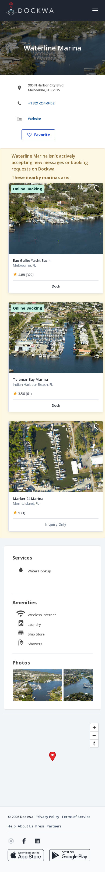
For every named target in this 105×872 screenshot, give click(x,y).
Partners (54, 826)
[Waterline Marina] (37, 685)
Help (12, 826)
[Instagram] (11, 841)
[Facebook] (24, 841)
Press (39, 826)
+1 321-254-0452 (41, 103)
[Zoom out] (94, 735)
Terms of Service (75, 816)
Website (34, 119)
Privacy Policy (47, 816)
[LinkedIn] (37, 841)
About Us (25, 826)
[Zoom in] (94, 727)
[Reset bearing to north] (94, 743)
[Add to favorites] (96, 189)
